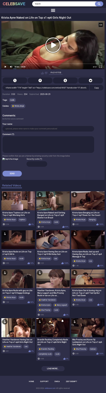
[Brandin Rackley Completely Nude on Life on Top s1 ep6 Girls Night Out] (53, 327)
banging (92, 220)
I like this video (42, 73)
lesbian (93, 349)
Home (31, 381)
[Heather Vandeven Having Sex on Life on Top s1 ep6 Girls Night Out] (18, 327)
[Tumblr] (65, 80)
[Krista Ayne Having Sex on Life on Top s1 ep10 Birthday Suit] (53, 239)
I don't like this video (46, 73)
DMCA (57, 381)
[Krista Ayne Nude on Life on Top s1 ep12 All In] (18, 239)
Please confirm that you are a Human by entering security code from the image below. (36, 156)
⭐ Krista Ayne (44, 305)
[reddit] (90, 80)
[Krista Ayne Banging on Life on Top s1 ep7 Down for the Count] (88, 200)
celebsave (14, 3)
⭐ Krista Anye (18, 106)
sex (55, 259)
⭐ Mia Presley (44, 310)
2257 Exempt (71, 381)
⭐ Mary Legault (60, 305)
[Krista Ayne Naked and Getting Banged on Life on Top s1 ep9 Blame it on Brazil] (53, 200)
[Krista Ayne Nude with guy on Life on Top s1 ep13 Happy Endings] (18, 278)
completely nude (45, 354)
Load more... (53, 368)
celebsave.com (50, 388)
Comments (8, 115)
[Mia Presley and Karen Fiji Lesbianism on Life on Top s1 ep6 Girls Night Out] (88, 327)
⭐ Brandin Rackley (46, 349)
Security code (32, 159)
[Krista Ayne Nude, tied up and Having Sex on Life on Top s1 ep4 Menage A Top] (88, 239)
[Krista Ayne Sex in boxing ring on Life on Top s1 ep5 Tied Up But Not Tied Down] (88, 278)
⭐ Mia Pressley (80, 349)
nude (12, 100)
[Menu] (53, 10)
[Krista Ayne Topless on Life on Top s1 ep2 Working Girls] (18, 200)
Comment (6, 134)
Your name (7, 124)
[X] (14, 80)
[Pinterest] (40, 80)
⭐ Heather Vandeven (47, 300)
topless (22, 220)
